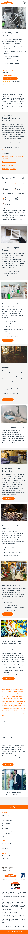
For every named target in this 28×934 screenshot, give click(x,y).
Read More (8, 764)
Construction (5, 825)
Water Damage (6, 815)
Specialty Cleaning (7, 831)
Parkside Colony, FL (20, 103)
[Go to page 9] (20, 728)
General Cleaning (7, 833)
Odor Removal (14, 217)
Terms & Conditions (7, 856)
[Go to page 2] (9, 728)
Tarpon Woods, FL (9, 103)
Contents (4, 221)
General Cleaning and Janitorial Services (13, 157)
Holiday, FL (5, 98)
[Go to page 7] (17, 728)
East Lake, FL (13, 94)
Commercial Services (9, 162)
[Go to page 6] (16, 728)
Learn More (8, 340)
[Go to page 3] (11, 728)
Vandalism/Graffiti (17, 219)
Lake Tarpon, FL (17, 96)
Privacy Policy (5, 858)
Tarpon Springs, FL (7, 96)
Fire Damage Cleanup (9, 169)
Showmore (5, 149)
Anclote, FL (21, 94)
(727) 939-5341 (9, 78)
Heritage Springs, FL (12, 106)
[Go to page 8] (19, 728)
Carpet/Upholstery (13, 214)
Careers (4, 846)
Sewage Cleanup (6, 210)
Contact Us (5, 848)
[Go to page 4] (12, 728)
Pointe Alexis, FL (7, 105)
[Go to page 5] (14, 728)
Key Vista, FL (16, 100)
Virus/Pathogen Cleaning (9, 212)
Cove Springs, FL (19, 98)
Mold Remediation (8, 165)
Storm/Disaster (6, 823)
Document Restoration (19, 215)
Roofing (4, 836)
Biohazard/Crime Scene (18, 210)
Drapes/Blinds (6, 217)
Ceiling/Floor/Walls (7, 215)
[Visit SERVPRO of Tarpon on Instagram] (14, 807)
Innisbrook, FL (5, 94)
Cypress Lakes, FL (13, 101)
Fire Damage (5, 818)
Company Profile (6, 843)
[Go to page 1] (7, 728)
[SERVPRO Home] (7, 3)
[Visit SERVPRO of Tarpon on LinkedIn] (10, 807)
